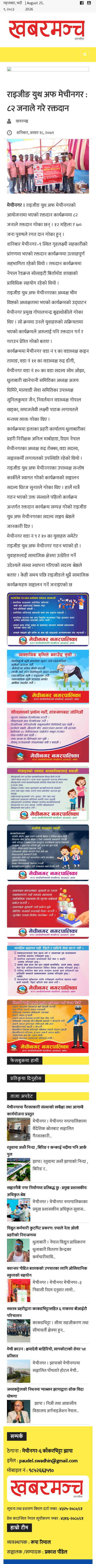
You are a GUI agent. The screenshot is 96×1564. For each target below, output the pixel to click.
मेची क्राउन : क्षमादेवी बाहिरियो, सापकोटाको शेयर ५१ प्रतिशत (46, 1353)
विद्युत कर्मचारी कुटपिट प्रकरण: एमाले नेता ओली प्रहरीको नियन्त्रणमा (43, 1232)
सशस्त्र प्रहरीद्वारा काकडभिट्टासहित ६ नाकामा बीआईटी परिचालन (47, 1312)
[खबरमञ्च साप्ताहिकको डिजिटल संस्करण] (48, 30)
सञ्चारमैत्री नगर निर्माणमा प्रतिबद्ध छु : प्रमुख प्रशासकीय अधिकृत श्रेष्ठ (47, 1191)
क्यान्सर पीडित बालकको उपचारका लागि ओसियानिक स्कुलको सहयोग (47, 1272)
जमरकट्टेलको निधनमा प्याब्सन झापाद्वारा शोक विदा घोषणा (45, 1393)
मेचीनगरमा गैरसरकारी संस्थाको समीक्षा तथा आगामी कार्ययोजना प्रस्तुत (45, 1111)
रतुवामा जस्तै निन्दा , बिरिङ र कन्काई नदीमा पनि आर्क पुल (46, 1151)
